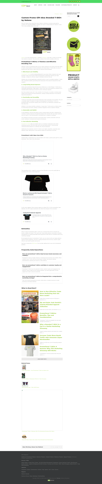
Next (61, 13)
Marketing (35, 476)
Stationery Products (58, 456)
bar (37, 57)
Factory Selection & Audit (64, 462)
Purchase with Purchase (53, 463)
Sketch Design (25, 462)
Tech (50, 469)
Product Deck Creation (33, 462)
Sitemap (58, 478)
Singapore (44, 57)
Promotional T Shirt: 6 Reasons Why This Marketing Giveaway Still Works (51, 348)
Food (43, 469)
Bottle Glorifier (73, 463)
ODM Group (34, 243)
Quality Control (25, 463)
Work (27, 460)
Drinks (28, 469)
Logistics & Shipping (33, 463)
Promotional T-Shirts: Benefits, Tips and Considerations (48, 315)
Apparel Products (67, 456)
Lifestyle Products (50, 456)
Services (23, 460)
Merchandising (41, 476)
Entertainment (34, 469)
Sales (31, 476)
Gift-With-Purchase (42, 463)
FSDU (60, 463)
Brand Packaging (65, 463)
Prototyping (55, 462)
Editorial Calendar (25, 473)
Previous (57, 13)
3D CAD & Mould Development (45, 462)
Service (57, 469)
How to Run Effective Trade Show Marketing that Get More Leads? (50, 293)
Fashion (39, 469)
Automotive (24, 469)
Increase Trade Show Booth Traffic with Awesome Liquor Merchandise (51, 337)
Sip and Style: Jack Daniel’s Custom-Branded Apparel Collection (50, 304)
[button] (78, 5)
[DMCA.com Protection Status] (51, 480)
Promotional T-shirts (26, 74)
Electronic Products (41, 456)
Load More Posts (42, 359)
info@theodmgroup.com (26, 1)
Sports (46, 469)
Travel (53, 469)
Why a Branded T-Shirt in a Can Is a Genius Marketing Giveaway (50, 326)
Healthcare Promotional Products (29, 456)
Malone (23, 57)
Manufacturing (74, 462)
